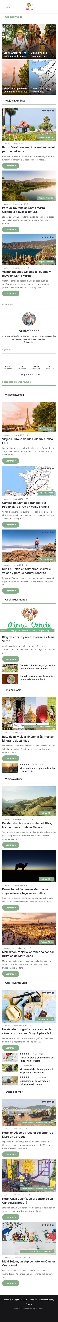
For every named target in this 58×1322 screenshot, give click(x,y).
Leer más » (11, 165)
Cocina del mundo (16, 599)
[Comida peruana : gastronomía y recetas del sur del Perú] (10, 679)
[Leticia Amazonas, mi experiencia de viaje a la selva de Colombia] (15, 41)
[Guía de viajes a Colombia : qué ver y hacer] (42, 41)
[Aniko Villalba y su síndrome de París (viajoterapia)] (10, 1057)
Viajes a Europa (14, 394)
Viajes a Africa (14, 779)
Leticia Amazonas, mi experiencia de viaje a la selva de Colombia (15, 56)
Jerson (7, 143)
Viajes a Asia (13, 689)
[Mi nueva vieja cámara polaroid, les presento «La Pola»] (10, 1068)
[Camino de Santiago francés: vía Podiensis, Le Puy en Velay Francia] (42, 77)
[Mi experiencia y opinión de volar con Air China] (10, 768)
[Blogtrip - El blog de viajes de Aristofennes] (29, 6)
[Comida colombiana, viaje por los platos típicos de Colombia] (10, 668)
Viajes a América (15, 100)
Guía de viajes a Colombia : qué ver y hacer (42, 56)
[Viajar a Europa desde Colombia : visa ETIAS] (15, 77)
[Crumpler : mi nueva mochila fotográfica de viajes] (10, 1080)
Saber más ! (29, 342)
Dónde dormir (14, 1091)
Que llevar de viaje (16, 982)
